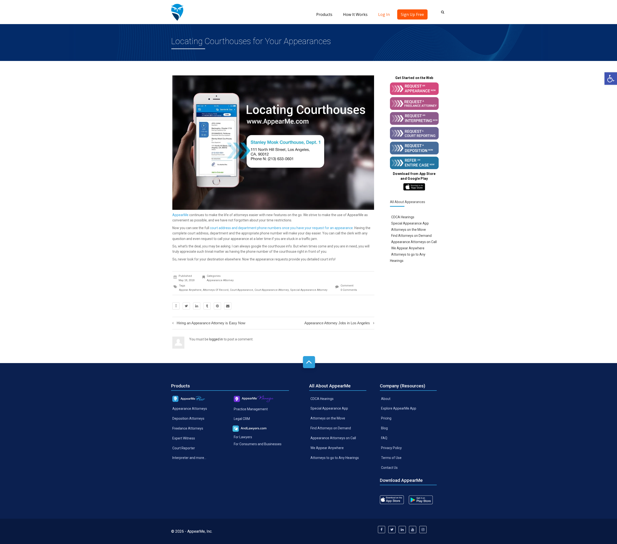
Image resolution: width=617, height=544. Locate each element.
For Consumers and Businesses (258, 444)
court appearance (241, 290)
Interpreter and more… (189, 458)
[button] (610, 78)
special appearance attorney (308, 290)
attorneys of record (215, 290)
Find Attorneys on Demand (411, 236)
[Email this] (227, 306)
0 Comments (349, 290)
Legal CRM (242, 419)
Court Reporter (183, 448)
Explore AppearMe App (398, 408)
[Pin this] (217, 306)
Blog (384, 428)
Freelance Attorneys (187, 428)
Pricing (386, 418)
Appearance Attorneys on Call (414, 242)
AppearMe (180, 215)
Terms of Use (391, 458)
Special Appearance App (410, 223)
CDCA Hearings (402, 217)
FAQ (384, 438)
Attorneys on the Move (408, 229)
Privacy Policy (391, 448)
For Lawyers (243, 437)
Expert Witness (183, 438)
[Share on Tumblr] (207, 306)
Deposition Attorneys (188, 418)
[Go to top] (309, 362)
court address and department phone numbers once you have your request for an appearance (281, 228)
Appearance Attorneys (189, 409)
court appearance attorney (272, 290)
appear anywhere (190, 290)
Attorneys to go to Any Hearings (334, 458)
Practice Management (251, 409)
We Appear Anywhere (407, 248)
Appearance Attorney (220, 280)
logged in (216, 339)
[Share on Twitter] (186, 306)
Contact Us (389, 468)
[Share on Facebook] (176, 306)
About (385, 398)
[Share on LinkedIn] (196, 306)
